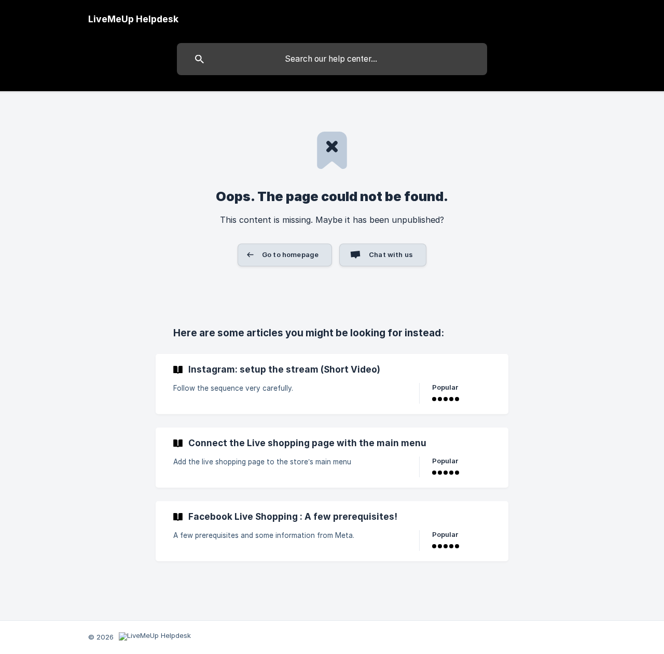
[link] (332, 384)
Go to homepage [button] (290, 254)
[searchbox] (332, 59)
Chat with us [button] (391, 254)
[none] (133, 19)
